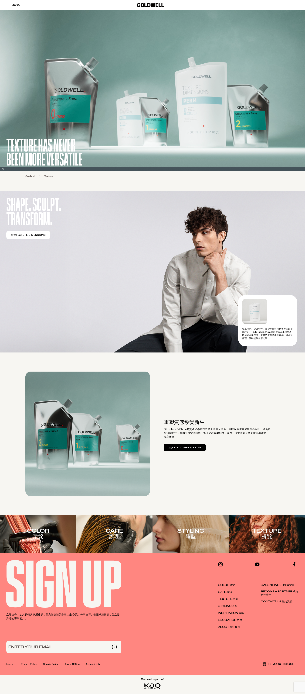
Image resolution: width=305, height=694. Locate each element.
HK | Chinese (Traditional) (281, 663)
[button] (3, 169)
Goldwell (30, 176)
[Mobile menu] (8, 5)
